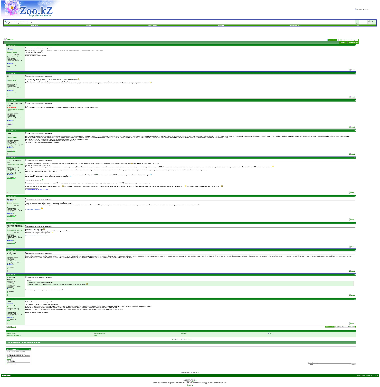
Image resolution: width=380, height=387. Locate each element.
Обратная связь (361, 375)
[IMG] (8, 360)
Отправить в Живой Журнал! (14, 335)
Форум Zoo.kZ (9, 21)
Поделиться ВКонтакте (99, 333)
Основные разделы (19, 21)
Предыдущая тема (176, 339)
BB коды (9, 357)
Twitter (95, 335)
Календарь (221, 25)
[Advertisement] (190, 32)
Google (272, 333)
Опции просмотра (353, 42)
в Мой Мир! (184, 333)
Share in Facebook (11, 333)
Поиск (358, 25)
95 (13, 174)
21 (13, 213)
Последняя (354, 40)
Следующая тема (186, 339)
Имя (356, 21)
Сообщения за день (295, 25)
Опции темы (343, 42)
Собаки (27, 21)
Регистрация (34, 25)
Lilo (196, 380)
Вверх (376, 375)
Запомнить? (373, 21)
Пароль (357, 23)
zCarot (192, 381)
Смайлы (9, 359)
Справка (88, 25)
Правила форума (152, 25)
